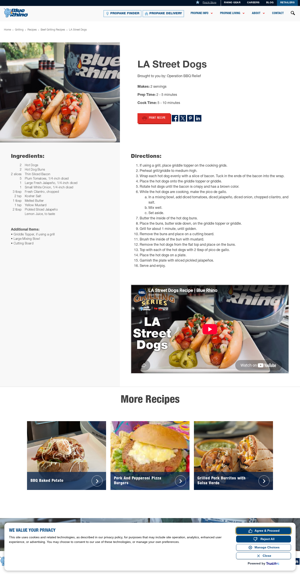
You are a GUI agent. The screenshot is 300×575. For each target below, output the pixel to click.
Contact (278, 13)
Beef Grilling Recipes (53, 30)
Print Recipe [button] (157, 118)
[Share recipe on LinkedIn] (198, 118)
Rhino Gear (232, 3)
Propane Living (230, 13)
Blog (270, 3)
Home (7, 30)
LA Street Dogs (78, 30)
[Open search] (293, 13)
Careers (253, 3)
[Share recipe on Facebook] (175, 118)
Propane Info (199, 13)
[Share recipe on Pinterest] (190, 118)
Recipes (32, 30)
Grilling (19, 30)
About (256, 13)
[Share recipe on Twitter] (182, 118)
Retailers (287, 3)
